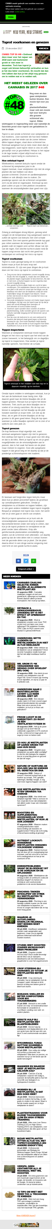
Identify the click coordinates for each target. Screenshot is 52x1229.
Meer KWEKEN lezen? (26, 1215)
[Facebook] (18, 561)
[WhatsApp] (33, 561)
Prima (11, 17)
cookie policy (19, 12)
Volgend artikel (25, 569)
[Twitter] (26, 561)
